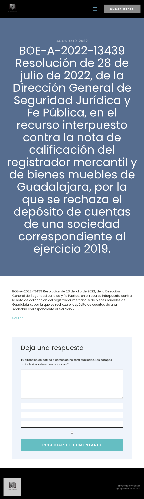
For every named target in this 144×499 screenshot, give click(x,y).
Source (17, 318)
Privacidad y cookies (129, 485)
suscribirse (122, 9)
